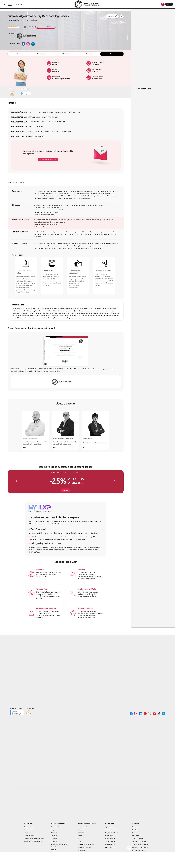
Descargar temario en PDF (58, 434)
